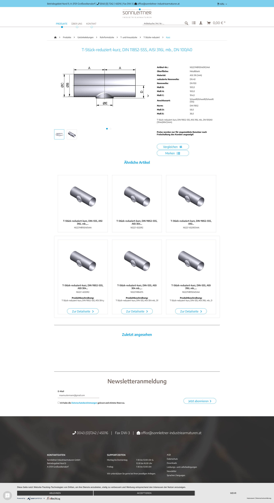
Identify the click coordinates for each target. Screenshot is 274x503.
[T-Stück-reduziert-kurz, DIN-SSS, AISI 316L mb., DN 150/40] (83, 196)
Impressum (250, 498)
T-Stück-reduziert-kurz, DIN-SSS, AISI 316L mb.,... (82, 222)
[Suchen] (186, 23)
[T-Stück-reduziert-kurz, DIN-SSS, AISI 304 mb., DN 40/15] (137, 261)
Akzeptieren (144, 493)
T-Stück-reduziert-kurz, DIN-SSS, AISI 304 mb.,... (137, 287)
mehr (233, 493)
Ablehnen (55, 493)
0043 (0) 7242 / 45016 (110, 3)
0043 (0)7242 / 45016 (92, 433)
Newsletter (171, 471)
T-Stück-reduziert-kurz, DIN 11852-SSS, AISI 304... (136, 222)
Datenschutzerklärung (263, 498)
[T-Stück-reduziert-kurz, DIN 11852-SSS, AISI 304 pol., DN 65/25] (137, 196)
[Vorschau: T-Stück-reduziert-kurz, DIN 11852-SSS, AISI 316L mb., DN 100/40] (59, 134)
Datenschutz (172, 459)
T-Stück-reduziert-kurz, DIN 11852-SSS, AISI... (191, 222)
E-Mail (61, 391)
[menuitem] (221, 4)
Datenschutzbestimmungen (84, 403)
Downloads (172, 463)
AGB (169, 455)
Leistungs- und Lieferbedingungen (182, 467)
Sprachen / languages (176, 475)
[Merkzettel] (194, 23)
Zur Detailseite (81, 311)
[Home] (137, 13)
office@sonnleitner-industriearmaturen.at (158, 3)
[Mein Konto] (201, 23)
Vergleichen (170, 146)
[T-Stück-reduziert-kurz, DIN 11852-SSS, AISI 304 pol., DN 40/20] (83, 261)
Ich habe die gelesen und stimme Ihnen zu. (92, 403)
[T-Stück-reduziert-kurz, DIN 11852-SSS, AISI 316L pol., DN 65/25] (191, 196)
